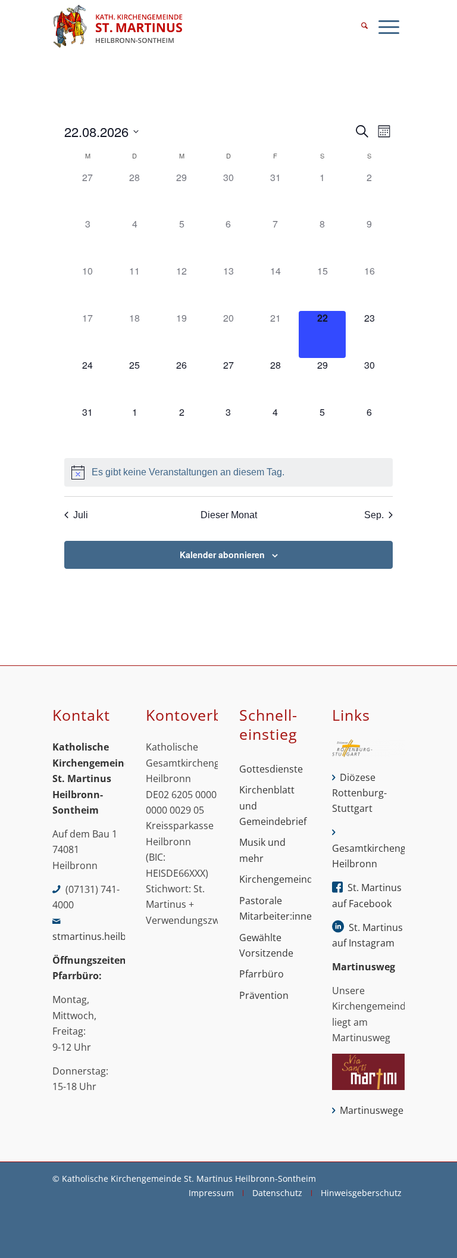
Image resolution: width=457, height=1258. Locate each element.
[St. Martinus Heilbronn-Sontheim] (117, 27)
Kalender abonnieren (222, 555)
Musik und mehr (262, 850)
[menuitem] (364, 27)
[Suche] (364, 27)
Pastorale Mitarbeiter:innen (275, 908)
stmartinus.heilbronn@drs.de (118, 936)
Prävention (264, 995)
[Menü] (389, 27)
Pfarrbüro (261, 973)
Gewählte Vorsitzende (266, 945)
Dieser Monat (229, 515)
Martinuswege (371, 1110)
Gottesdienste (271, 769)
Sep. (374, 515)
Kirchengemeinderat (275, 879)
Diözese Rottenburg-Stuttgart (359, 793)
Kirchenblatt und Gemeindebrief (272, 805)
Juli (80, 515)
